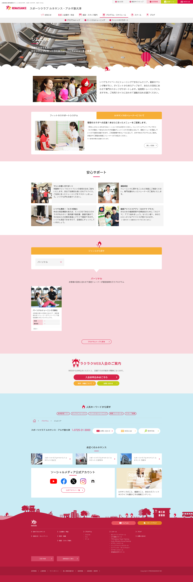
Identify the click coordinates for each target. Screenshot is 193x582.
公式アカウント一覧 (73, 490)
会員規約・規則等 (92, 571)
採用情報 (155, 1)
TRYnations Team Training (120, 539)
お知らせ (48, 15)
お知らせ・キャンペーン (40, 536)
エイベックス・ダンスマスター (120, 547)
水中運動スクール (116, 536)
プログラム (45, 421)
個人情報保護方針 (68, 571)
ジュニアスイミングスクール (120, 545)
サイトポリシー (54, 571)
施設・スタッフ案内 (90, 15)
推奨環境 (80, 571)
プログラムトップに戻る (96, 342)
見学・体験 (62, 536)
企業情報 (43, 571)
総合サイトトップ (137, 1)
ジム (86, 536)
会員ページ (170, 1)
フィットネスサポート (120, 20)
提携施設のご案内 (68, 558)
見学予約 (151, 431)
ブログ (152, 15)
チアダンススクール (117, 550)
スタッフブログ (151, 523)
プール (87, 539)
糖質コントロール (116, 413)
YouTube (125, 523)
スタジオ (87, 534)
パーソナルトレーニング (96, 20)
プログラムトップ (73, 20)
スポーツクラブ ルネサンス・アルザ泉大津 (55, 8)
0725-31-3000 (82, 430)
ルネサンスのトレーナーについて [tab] (129, 115)
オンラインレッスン (79, 413)
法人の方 (120, 1)
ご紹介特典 (42, 558)
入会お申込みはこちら (96, 377)
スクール (138, 15)
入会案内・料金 (68, 15)
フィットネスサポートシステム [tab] (64, 115)
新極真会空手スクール (118, 552)
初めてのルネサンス (39, 531)
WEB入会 (187, 1)
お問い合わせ (108, 383)
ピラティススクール (117, 543)
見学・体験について (85, 383)
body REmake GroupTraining (121, 541)
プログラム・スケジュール (116, 15)
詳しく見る (150, 145)
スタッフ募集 (130, 413)
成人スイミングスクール (118, 534)
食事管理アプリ (63, 413)
